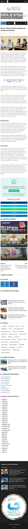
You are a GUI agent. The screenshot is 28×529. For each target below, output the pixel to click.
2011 (3, 452)
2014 (3, 422)
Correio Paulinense (6, 377)
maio (3, 438)
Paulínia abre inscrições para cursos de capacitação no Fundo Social (12, 256)
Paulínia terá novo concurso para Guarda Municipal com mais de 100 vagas (17, 368)
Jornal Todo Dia (5, 382)
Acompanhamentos (5, 331)
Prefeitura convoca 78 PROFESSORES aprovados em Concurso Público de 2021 (17, 361)
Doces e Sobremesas (14, 342)
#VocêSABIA (21, 344)
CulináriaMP (10, 326)
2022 (3, 407)
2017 (3, 416)
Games (14, 339)
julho (3, 434)
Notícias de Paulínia (6, 385)
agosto (4, 432)
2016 (3, 418)
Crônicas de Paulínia (5, 339)
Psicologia (3, 336)
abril (3, 440)
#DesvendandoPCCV (18, 328)
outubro (4, 428)
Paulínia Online (5, 389)
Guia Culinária (20, 331)
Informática (19, 347)
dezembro (5, 424)
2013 (3, 448)
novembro (5, 426)
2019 (3, 413)
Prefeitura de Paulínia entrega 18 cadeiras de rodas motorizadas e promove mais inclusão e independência (17, 309)
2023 (3, 405)
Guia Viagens (12, 347)
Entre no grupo (14, 190)
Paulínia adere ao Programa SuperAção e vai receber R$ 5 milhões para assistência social (13, 230)
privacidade (14, 195)
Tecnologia (3, 326)
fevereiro (4, 444)
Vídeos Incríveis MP (5, 352)
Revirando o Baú (15, 350)
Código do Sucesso (13, 334)
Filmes (10, 328)
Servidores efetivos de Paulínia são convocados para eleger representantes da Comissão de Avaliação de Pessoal (17, 472)
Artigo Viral (17, 336)
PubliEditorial (4, 328)
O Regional (3, 387)
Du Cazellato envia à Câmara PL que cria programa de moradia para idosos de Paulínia (14, 243)
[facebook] (24, 1)
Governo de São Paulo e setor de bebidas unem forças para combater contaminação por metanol (17, 316)
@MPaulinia (15, 81)
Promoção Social (15, 34)
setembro (5, 430)
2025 (3, 401)
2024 (3, 403)
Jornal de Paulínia (5, 380)
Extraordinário (4, 344)
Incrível (22, 326)
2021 (3, 409)
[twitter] (26, 1)
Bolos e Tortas (4, 342)
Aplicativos (10, 336)
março (4, 442)
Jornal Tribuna (5, 383)
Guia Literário (4, 347)
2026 (3, 399)
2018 (3, 415)
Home (3, 23)
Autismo (17, 326)
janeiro (4, 445)
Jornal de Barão (5, 378)
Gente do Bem (23, 334)
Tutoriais (19, 339)
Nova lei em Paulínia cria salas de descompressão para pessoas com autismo (16, 302)
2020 (3, 411)
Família (14, 331)
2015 (3, 420)
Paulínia (4, 236)
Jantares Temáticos (5, 350)
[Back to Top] (14, 527)
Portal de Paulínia (5, 390)
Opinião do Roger (13, 344)
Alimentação (4, 334)
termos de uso (7, 195)
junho (3, 436)
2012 (3, 450)
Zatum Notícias (5, 392)
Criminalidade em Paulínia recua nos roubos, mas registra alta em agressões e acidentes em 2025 (17, 480)
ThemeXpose (16, 524)
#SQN (24, 339)
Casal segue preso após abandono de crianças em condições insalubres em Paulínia (17, 487)
